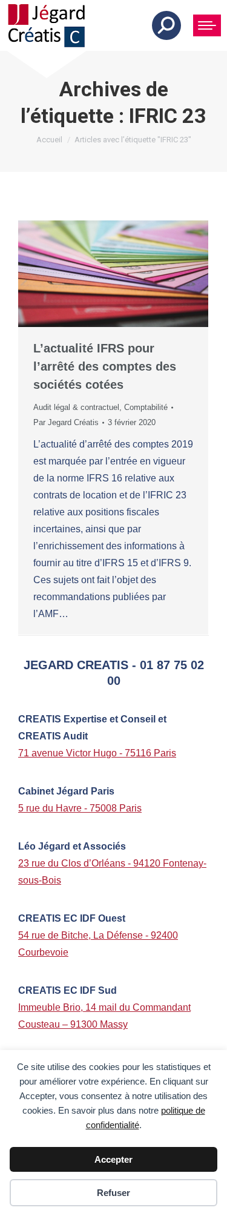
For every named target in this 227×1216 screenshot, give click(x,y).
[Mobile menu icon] (207, 25)
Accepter (113, 1159)
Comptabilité (146, 407)
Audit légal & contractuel (76, 407)
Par (66, 422)
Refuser (113, 1193)
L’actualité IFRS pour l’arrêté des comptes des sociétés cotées (104, 366)
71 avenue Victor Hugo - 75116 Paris (97, 753)
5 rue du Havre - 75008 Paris (80, 808)
